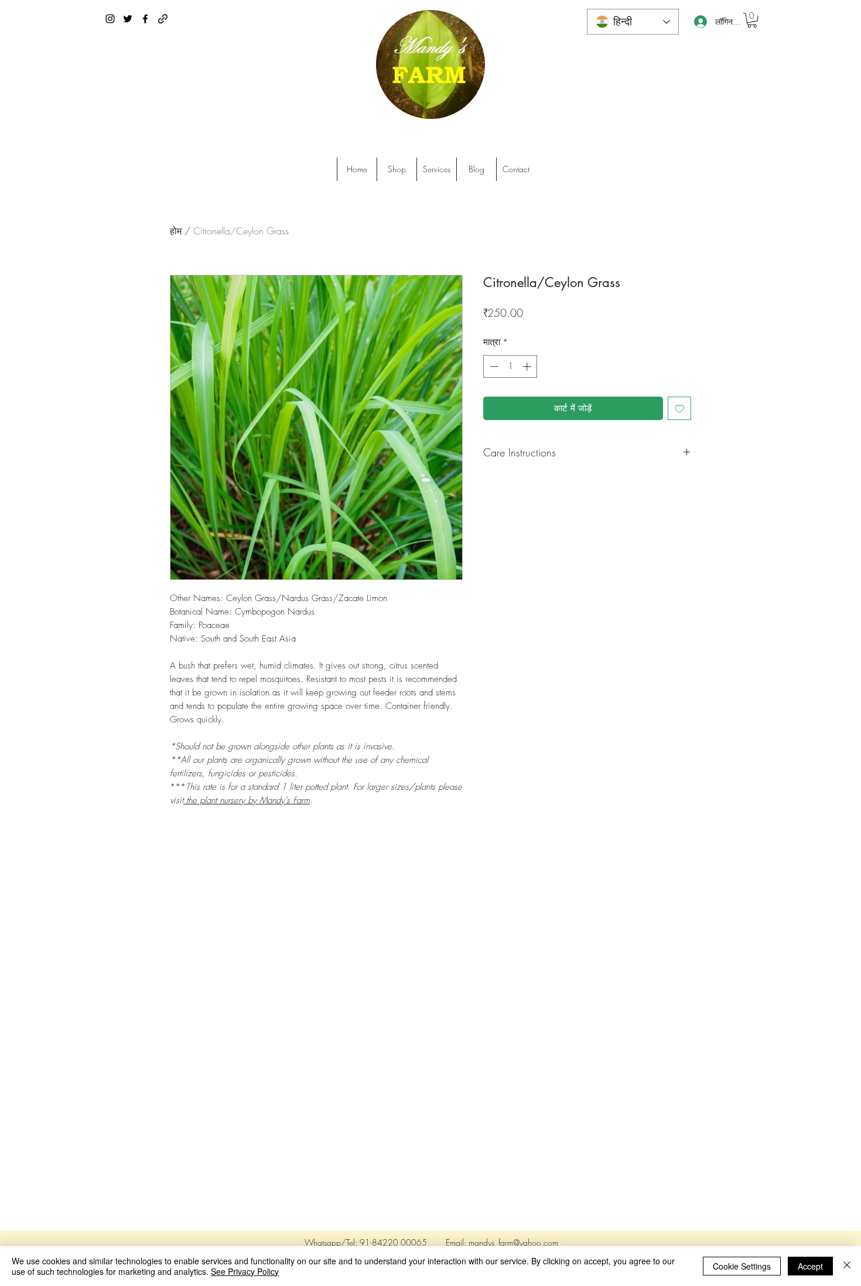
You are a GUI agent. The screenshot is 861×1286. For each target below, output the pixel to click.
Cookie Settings (742, 1266)
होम (176, 230)
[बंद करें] (847, 1266)
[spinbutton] (510, 366)
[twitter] (128, 19)
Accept (810, 1266)
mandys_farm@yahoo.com (513, 1242)
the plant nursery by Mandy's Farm (248, 800)
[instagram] (110, 19)
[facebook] (145, 19)
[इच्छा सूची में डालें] (680, 409)
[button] (752, 20)
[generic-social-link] (163, 19)
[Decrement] (493, 366)
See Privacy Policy (245, 1271)
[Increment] (528, 366)
